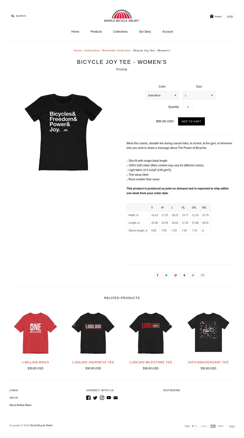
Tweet (166, 275)
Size (199, 86)
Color (162, 86)
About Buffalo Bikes (20, 405)
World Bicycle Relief (41, 425)
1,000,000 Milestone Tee (150, 362)
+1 (193, 275)
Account (167, 31)
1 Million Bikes (35, 362)
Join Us (13, 397)
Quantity (173, 106)
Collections (120, 31)
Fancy (184, 275)
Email (203, 275)
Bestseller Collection (117, 50)
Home (75, 31)
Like (157, 275)
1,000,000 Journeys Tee (93, 362)
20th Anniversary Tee (208, 362)
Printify (122, 69)
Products (96, 31)
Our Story (145, 31)
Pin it (175, 275)
